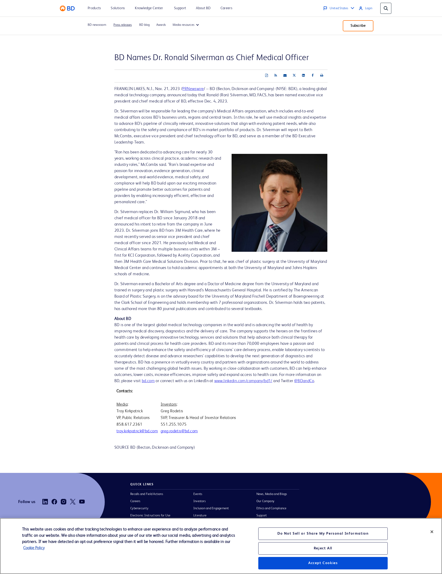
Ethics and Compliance (271, 508)
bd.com (148, 381)
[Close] (432, 532)
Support (261, 515)
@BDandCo (304, 381)
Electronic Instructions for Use (150, 515)
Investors (199, 501)
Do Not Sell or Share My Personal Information (323, 534)
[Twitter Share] (294, 75)
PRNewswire (193, 89)
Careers (135, 501)
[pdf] (266, 75)
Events (197, 494)
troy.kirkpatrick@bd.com (137, 431)
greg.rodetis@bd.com (179, 431)
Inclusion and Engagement (211, 508)
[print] (321, 75)
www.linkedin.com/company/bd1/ (243, 381)
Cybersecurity (139, 508)
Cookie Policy (34, 548)
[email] (285, 75)
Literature (199, 515)
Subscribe (358, 26)
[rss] (275, 75)
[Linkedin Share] (303, 75)
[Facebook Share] (312, 75)
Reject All (323, 548)
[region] (221, 546)
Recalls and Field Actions (146, 494)
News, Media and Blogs (271, 494)
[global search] (385, 8)
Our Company (265, 501)
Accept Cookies (323, 563)
